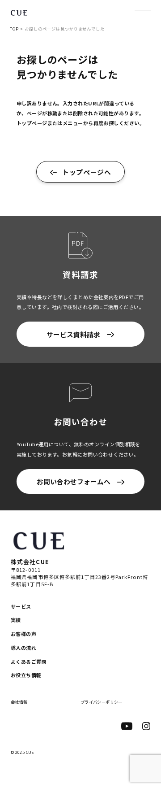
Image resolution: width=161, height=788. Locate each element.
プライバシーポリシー (101, 702)
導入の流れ (23, 647)
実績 (16, 619)
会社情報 (19, 702)
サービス (21, 606)
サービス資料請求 (73, 334)
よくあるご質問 (29, 661)
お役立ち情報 (26, 675)
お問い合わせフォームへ (73, 481)
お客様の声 (23, 633)
